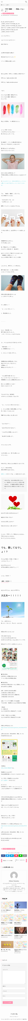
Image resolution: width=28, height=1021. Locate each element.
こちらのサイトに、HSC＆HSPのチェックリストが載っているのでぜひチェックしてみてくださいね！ (13, 183)
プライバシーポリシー (14, 1016)
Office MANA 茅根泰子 (6, 768)
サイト (4, 996)
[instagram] (15, 1014)
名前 (4, 986)
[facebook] (11, 1014)
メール (5, 991)
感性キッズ (4, 474)
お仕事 (4, 13)
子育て (12, 13)
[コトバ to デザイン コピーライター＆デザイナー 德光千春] (14, 2)
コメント (5, 969)
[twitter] (13, 1014)
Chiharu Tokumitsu (14, 881)
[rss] (17, 1014)
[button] (26, 2)
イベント (8, 13)
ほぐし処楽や (4, 780)
